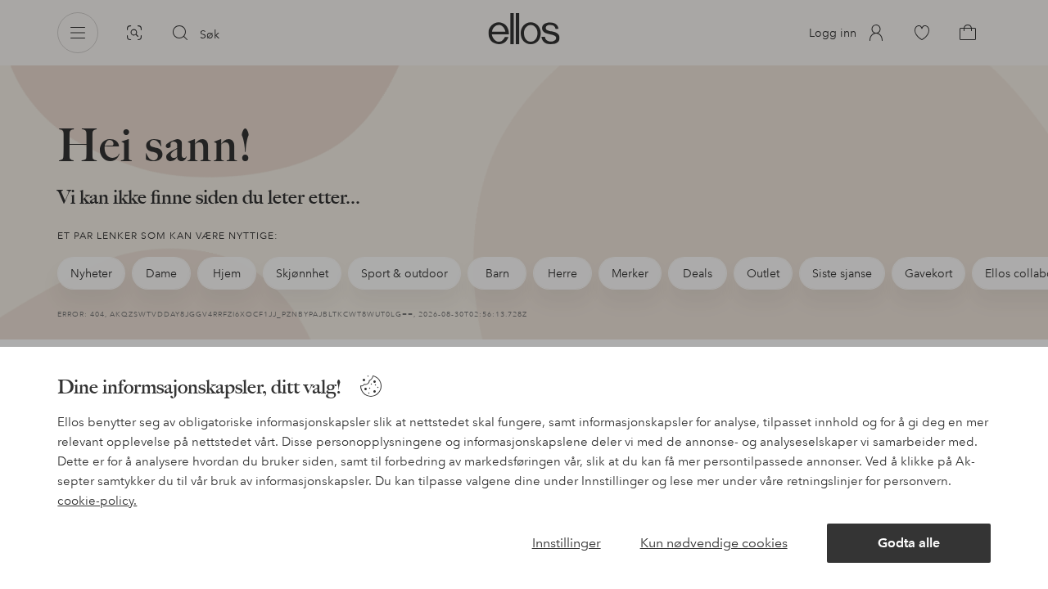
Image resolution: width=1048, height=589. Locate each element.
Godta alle (909, 543)
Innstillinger (566, 543)
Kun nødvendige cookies (714, 543)
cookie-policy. (97, 500)
